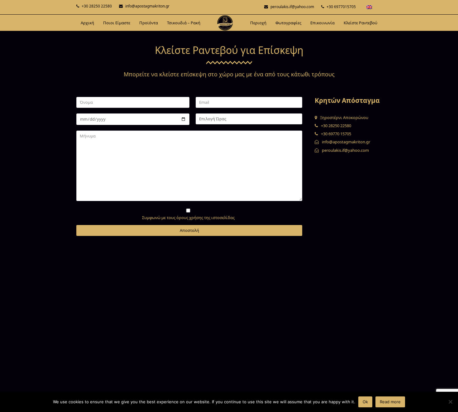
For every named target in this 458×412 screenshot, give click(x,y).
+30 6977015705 (341, 6)
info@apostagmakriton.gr (147, 6)
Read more (390, 401)
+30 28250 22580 (97, 6)
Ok (365, 401)
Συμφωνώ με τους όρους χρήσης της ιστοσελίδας (188, 217)
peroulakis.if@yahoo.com (292, 6)
